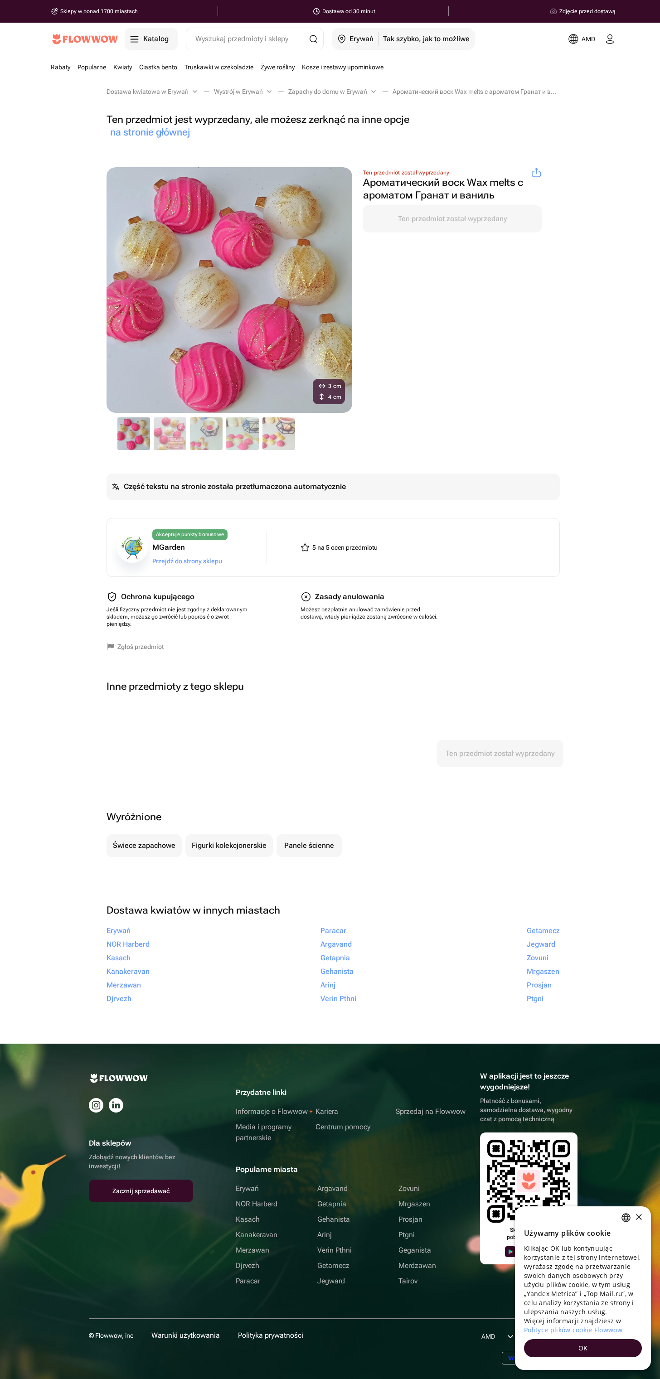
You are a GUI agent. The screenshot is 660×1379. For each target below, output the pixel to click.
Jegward (331, 1281)
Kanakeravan (256, 1234)
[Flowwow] (85, 39)
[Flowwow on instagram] (96, 1105)
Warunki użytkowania (185, 1335)
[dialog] (583, 1288)
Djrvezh (247, 1265)
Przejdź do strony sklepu (187, 561)
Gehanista (333, 1219)
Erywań (247, 1188)
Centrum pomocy (342, 1127)
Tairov (407, 1281)
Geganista (414, 1250)
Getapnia (331, 1204)
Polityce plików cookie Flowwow (573, 1330)
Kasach (248, 1219)
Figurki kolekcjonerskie (229, 845)
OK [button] (583, 1348)
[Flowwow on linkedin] (116, 1105)
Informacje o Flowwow (272, 1111)
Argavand (332, 1188)
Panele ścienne (309, 845)
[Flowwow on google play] (510, 1251)
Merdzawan (417, 1265)
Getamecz (333, 1265)
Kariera (326, 1111)
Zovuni (409, 1188)
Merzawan (252, 1250)
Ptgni (406, 1234)
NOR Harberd (256, 1204)
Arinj (324, 1234)
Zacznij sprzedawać (141, 1191)
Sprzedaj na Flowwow (431, 1111)
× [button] (638, 1217)
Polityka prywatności (270, 1335)
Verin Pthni (334, 1250)
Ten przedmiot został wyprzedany (452, 218)
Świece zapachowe (144, 845)
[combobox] (626, 1217)
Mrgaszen (414, 1204)
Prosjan (410, 1219)
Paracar (248, 1281)
